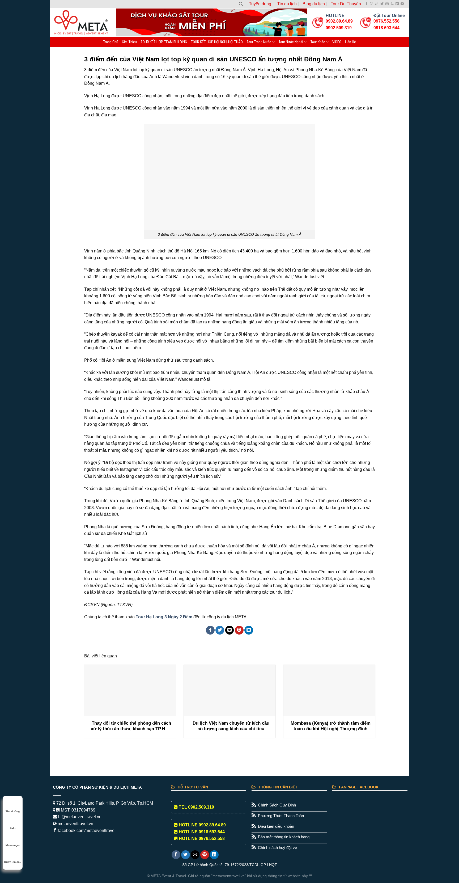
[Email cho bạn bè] (229, 630)
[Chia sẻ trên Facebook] (210, 630)
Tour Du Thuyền (346, 4)
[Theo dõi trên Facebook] (366, 4)
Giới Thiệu (129, 42)
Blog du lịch (314, 4)
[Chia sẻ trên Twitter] (219, 630)
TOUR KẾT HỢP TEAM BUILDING (164, 42)
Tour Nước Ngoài (290, 42)
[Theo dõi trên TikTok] (376, 4)
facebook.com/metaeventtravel (86, 830)
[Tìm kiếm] (241, 4)
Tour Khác (317, 42)
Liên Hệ (350, 42)
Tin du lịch (287, 4)
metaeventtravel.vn (75, 823)
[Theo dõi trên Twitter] (382, 4)
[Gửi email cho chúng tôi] (387, 4)
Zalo (12, 828)
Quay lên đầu (12, 861)
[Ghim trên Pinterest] (239, 630)
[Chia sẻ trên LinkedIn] (248, 630)
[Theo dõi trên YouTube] (402, 4)
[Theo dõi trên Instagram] (371, 4)
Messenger (13, 845)
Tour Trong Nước (258, 42)
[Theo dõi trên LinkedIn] (397, 4)
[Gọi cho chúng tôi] (392, 4)
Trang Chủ (110, 42)
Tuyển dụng (260, 4)
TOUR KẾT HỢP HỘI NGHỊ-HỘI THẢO (217, 42)
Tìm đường (13, 811)
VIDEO (336, 42)
